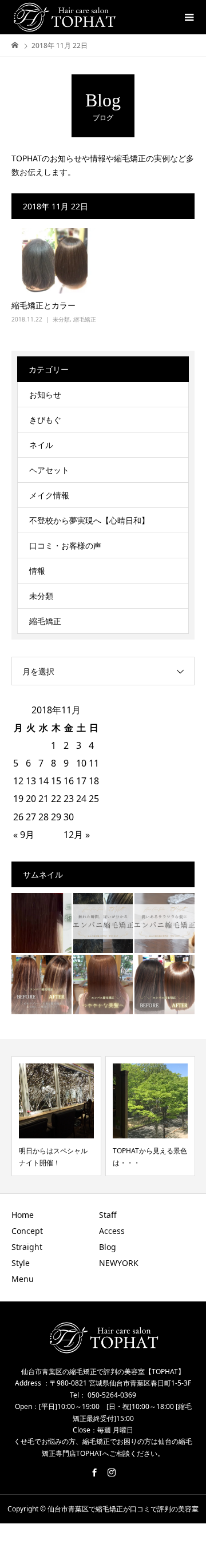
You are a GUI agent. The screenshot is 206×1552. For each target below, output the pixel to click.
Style (20, 1262)
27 (31, 817)
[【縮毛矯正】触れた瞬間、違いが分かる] (103, 923)
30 (69, 817)
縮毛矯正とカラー (43, 305)
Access (112, 1230)
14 (43, 781)
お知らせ (45, 394)
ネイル (41, 444)
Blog (107, 1246)
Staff (108, 1214)
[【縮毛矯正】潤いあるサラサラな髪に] (164, 923)
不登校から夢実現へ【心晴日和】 (89, 520)
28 (43, 817)
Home (22, 1214)
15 (56, 781)
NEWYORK (118, 1262)
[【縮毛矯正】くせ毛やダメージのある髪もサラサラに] (41, 985)
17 (81, 781)
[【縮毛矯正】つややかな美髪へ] (103, 985)
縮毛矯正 (84, 319)
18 (94, 781)
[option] (56, 1116)
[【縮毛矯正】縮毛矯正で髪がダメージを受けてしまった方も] (41, 923)
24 (81, 798)
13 (31, 781)
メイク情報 (49, 495)
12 (18, 781)
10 (81, 763)
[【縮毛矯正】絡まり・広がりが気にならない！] (164, 985)
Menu (22, 1278)
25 (94, 798)
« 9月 (23, 834)
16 (69, 781)
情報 (37, 570)
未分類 (61, 319)
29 (56, 817)
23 (69, 798)
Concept (27, 1230)
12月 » (77, 834)
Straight (26, 1246)
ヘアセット (49, 470)
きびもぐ (45, 419)
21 (43, 798)
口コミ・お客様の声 (65, 545)
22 (56, 798)
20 (31, 798)
